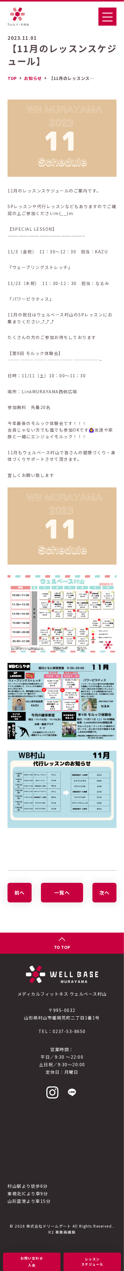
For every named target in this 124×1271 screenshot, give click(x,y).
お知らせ (33, 78)
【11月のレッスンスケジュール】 (62, 55)
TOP (12, 78)
